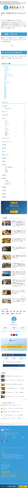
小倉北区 (7, 313)
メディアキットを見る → (14, 365)
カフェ (15, 122)
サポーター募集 (4, 467)
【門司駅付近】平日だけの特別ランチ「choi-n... (12, 405)
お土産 (15, 180)
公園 (15, 170)
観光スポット (15, 183)
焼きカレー (15, 133)
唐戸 (11, 311)
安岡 (17, 311)
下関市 (3, 311)
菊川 (24, 311)
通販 (5, 92)
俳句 (5, 78)
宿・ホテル (7, 82)
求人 (5, 85)
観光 (5, 91)
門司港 (7, 311)
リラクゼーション (8, 75)
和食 (15, 131)
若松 (20, 313)
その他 (6, 66)
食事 (15, 135)
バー (15, 125)
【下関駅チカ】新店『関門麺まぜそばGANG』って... (13, 411)
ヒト (15, 168)
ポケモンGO (15, 108)
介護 (5, 77)
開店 (5, 98)
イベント (6, 68)
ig (11, 334)
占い (5, 80)
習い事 (15, 171)
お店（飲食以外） (15, 167)
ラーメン (15, 130)
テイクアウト (7, 73)
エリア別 (6, 70)
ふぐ (15, 120)
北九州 (3, 313)
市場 (5, 84)
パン (15, 127)
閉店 (5, 96)
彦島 (21, 311)
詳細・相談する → (22, 486)
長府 (14, 311)
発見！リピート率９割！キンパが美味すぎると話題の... (13, 408)
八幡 (16, 313)
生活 (5, 87)
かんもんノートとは (5, 464)
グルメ (6, 71)
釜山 (5, 94)
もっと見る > (24, 399)
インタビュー (15, 182)
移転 (5, 89)
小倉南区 (12, 313)
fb (16, 334)
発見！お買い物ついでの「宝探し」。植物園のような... (13, 418)
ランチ (15, 128)
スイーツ (15, 123)
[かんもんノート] (14, 9)
